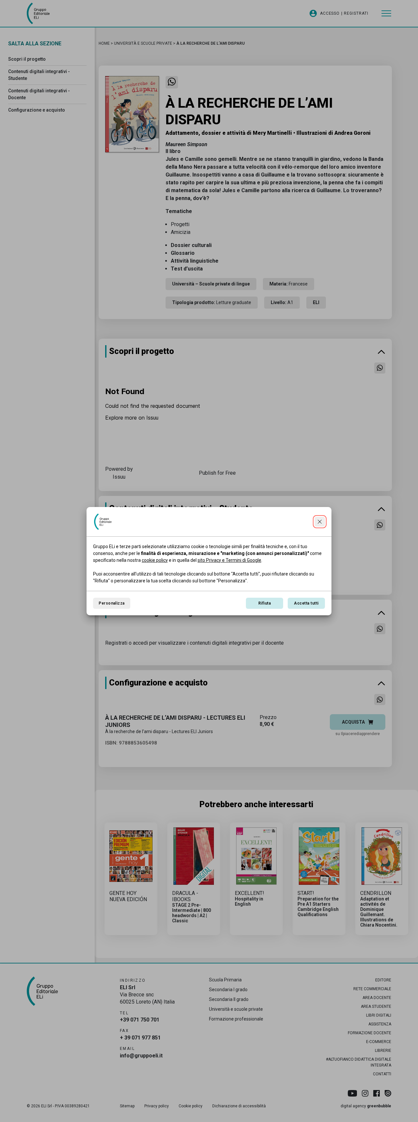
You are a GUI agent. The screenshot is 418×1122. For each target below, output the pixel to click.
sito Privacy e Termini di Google (229, 560)
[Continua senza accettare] (319, 522)
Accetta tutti (306, 603)
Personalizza (112, 603)
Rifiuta (264, 603)
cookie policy (155, 560)
